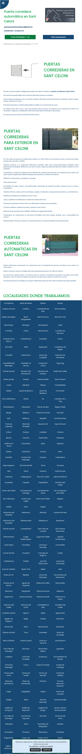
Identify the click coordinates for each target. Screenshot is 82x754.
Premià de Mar (9, 371)
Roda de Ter (9, 575)
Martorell (8, 591)
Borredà (60, 413)
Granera (25, 732)
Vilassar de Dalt (43, 597)
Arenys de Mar (43, 407)
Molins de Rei (9, 379)
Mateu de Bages (8, 317)
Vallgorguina (26, 477)
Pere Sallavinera (8, 399)
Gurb (26, 724)
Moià (26, 700)
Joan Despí (8, 545)
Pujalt (8, 691)
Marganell (26, 591)
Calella (26, 561)
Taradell (8, 355)
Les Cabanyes (8, 499)
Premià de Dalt (60, 418)
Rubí (60, 569)
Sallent (43, 303)
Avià (8, 418)
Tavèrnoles (43, 438)
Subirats (60, 443)
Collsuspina (60, 457)
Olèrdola (25, 385)
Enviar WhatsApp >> (19, 37)
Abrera (9, 438)
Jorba (25, 331)
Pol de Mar (60, 391)
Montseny (60, 627)
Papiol (43, 691)
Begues (60, 499)
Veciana (43, 471)
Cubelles (43, 432)
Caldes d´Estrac (8, 309)
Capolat (26, 482)
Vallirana (8, 477)
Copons (43, 457)
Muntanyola (43, 627)
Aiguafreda (60, 613)
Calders (26, 309)
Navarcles (9, 627)
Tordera (60, 432)
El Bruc (8, 432)
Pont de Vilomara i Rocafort (60, 683)
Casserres (26, 451)
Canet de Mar (8, 553)
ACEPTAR (47, 750)
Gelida (8, 391)
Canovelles (60, 545)
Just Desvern (60, 640)
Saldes (9, 451)
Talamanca (26, 355)
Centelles (43, 632)
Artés (26, 347)
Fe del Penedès (60, 700)
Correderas (8, 303)
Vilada (26, 399)
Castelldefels (60, 385)
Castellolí (43, 339)
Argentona (8, 597)
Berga (8, 413)
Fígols (60, 738)
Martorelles (60, 583)
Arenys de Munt (26, 597)
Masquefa (26, 407)
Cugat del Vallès (43, 537)
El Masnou (43, 657)
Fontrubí (8, 331)
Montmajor (8, 325)
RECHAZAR (35, 750)
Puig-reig (60, 363)
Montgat (25, 325)
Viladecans (43, 520)
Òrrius (60, 339)
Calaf (8, 385)
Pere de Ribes (60, 309)
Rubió (43, 569)
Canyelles (26, 545)
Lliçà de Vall (43, 424)
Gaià (60, 325)
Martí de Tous (60, 317)
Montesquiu (43, 325)
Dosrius (26, 432)
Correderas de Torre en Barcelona (22, 44)
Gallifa (8, 507)
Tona (26, 632)
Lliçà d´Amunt (60, 424)
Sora (26, 507)
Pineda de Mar (9, 529)
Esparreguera (8, 465)
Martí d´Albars (8, 640)
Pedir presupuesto (58, 37)
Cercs (25, 665)
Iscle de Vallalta (8, 569)
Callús (60, 553)
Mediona (60, 591)
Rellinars (26, 418)
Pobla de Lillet (43, 379)
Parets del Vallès (43, 499)
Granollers (8, 732)
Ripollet (26, 575)
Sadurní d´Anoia (43, 665)
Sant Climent (60, 379)
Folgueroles (8, 738)
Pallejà (8, 700)
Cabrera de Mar (60, 512)
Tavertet (25, 438)
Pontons (43, 681)
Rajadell (43, 418)
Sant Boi (43, 716)
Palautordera (8, 537)
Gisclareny (43, 732)
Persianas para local (8, 44)
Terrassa (60, 465)
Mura (26, 627)
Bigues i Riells (60, 407)
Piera (60, 451)
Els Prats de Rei (26, 465)
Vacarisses (25, 443)
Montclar (26, 649)
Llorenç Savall (25, 640)
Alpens (26, 613)
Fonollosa (60, 732)
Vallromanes (60, 471)
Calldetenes (9, 561)
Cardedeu (9, 482)
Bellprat (26, 413)
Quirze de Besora (26, 391)
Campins (26, 553)
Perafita (9, 457)
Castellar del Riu (8, 613)
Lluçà (60, 507)
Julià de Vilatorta (60, 477)
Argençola (43, 347)
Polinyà (26, 379)
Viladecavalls (25, 520)
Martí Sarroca (43, 317)
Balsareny (26, 512)
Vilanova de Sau (43, 591)
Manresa (60, 619)
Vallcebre (60, 438)
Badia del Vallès (43, 583)
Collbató (8, 657)
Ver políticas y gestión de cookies (41, 746)
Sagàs (43, 507)
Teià (8, 471)
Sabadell (8, 724)
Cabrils (43, 619)
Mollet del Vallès (60, 371)
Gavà (26, 471)
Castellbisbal (25, 529)
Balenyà (43, 512)
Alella (43, 613)
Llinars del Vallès (8, 490)
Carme (43, 451)
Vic (43, 399)
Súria (43, 443)
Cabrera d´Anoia (43, 413)
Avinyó (60, 303)
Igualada (60, 649)
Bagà (26, 619)
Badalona (60, 520)
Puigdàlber (25, 691)
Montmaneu (43, 331)
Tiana (43, 465)
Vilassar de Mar (8, 632)
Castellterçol (26, 339)
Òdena (43, 385)
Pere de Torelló (43, 477)
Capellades (43, 482)
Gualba (60, 724)
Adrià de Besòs (26, 303)
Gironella (8, 347)
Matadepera (9, 407)
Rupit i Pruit (26, 569)
